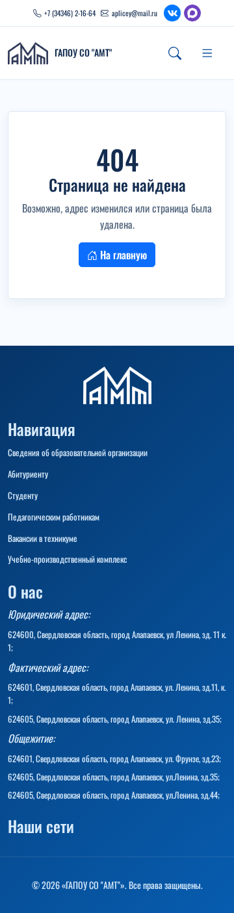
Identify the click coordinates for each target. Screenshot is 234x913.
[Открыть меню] (207, 53)
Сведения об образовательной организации (78, 452)
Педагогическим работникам (53, 516)
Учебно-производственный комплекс (67, 558)
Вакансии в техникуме (42, 538)
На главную (122, 255)
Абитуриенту (28, 473)
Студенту (23, 495)
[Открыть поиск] (174, 53)
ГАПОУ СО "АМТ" (83, 52)
